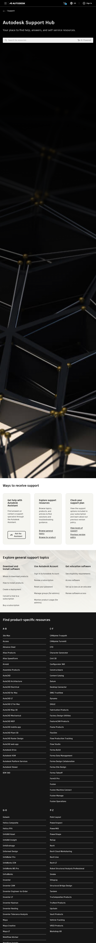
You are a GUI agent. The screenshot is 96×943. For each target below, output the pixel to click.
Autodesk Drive (9, 750)
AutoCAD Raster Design (13, 738)
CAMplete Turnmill (58, 641)
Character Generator (59, 652)
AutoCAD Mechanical (12, 715)
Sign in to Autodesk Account (46, 573)
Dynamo (53, 698)
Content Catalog (57, 675)
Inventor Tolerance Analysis (15, 914)
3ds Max (6, 635)
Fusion (53, 784)
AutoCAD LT (8, 698)
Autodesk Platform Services (15, 761)
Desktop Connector (58, 687)
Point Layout (55, 817)
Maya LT (6, 931)
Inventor (7, 880)
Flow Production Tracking (61, 738)
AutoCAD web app (10, 744)
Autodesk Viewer (10, 767)
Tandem (53, 891)
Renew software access (76, 593)
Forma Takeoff (56, 772)
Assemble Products (11, 670)
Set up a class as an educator (78, 586)
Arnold (6, 664)
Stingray (54, 880)
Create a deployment (12, 589)
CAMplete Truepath (58, 635)
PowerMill (54, 828)
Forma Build (55, 750)
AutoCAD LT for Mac (11, 704)
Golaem (6, 817)
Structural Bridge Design (61, 885)
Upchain (53, 908)
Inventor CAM (9, 885)
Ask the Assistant (18, 535)
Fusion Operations (58, 801)
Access (6, 641)
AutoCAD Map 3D (10, 710)
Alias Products (9, 652)
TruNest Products (57, 902)
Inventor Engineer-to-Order (15, 891)
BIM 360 (6, 772)
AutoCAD (6, 675)
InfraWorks (8, 874)
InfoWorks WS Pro (11, 868)
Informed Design (10, 851)
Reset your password (43, 586)
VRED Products (56, 925)
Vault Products (56, 914)
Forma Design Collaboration (62, 761)
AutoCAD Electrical (11, 687)
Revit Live (54, 857)
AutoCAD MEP (9, 721)
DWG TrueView (56, 692)
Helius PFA (7, 828)
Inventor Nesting (10, 908)
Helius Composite (10, 822)
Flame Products (57, 727)
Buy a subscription (11, 605)
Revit (52, 845)
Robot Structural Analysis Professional (67, 868)
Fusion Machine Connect (61, 790)
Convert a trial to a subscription (11, 597)
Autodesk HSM (9, 755)
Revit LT (53, 862)
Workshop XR (56, 931)
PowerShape (55, 834)
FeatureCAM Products (59, 721)
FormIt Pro (54, 778)
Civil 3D (53, 658)
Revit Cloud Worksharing (61, 851)
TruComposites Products (61, 897)
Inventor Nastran (10, 902)
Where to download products (15, 576)
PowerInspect (56, 822)
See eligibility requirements (78, 573)
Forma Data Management (61, 755)
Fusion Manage (56, 795)
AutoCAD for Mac (10, 692)
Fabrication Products (59, 710)
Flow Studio (55, 744)
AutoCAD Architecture (12, 681)
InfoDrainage (9, 845)
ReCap (52, 840)
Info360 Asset (9, 834)
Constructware (56, 670)
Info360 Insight (10, 840)
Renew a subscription (43, 580)
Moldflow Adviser (10, 937)
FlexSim (53, 732)
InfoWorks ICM (9, 862)
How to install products (13, 583)
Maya (5, 920)
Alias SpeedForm (10, 658)
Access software (73, 580)
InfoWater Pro (9, 857)
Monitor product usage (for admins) (46, 601)
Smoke (53, 874)
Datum (53, 681)
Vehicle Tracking (57, 920)
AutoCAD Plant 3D (10, 732)
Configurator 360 (57, 664)
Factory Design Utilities (60, 715)
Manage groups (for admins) (46, 593)
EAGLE (52, 704)
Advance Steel (9, 647)
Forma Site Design (58, 767)
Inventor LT (8, 897)
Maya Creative (9, 925)
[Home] (16, 3)
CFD (51, 647)
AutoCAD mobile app (12, 727)
